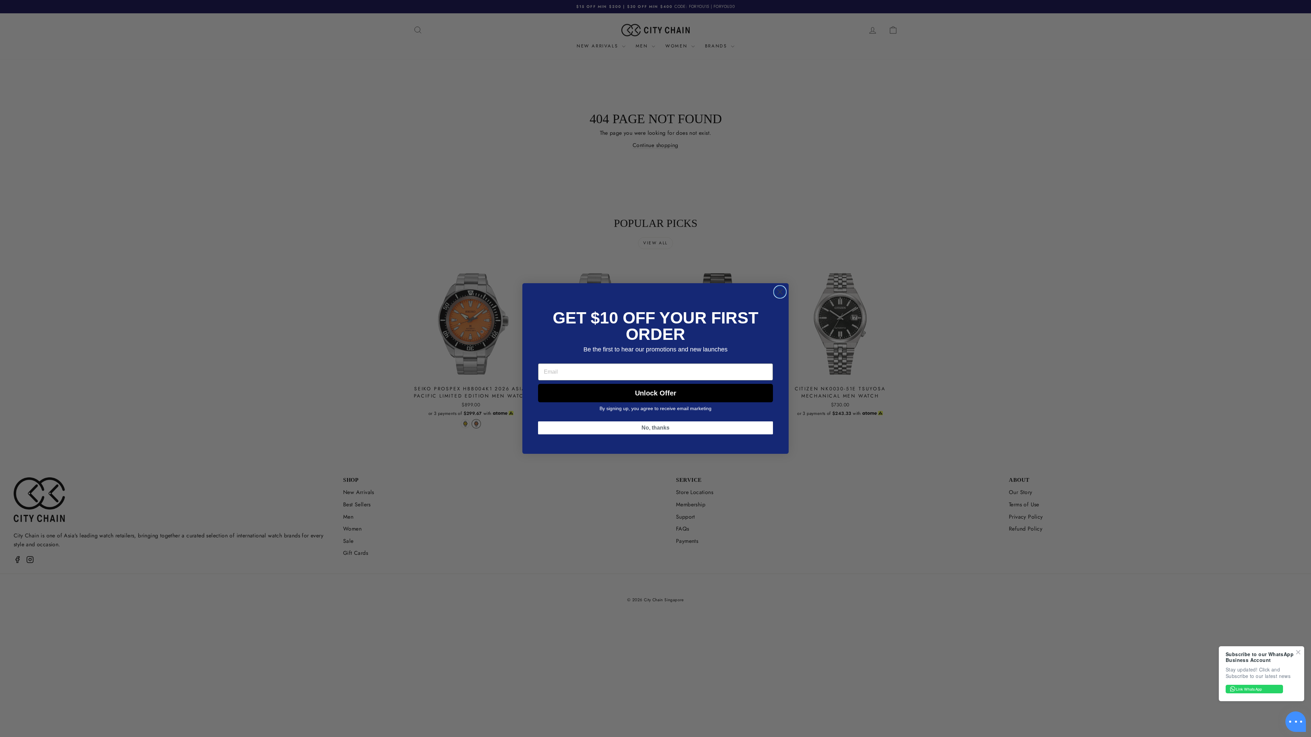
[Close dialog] (780, 292)
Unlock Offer (655, 393)
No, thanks (655, 428)
